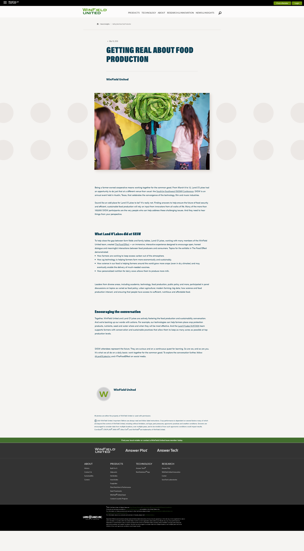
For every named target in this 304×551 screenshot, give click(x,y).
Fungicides (113, 483)
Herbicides (113, 476)
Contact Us (88, 472)
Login (297, 3)
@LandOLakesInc (103, 356)
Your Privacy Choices (135, 507)
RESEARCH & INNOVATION (185, 13)
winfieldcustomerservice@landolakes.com (161, 511)
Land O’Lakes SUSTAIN (188, 326)
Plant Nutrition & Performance (120, 487)
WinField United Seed (118, 495)
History (86, 468)
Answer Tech (141, 468)
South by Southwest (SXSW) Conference (175, 191)
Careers (87, 480)
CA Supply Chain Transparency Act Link (116, 513)
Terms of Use (154, 507)
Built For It (113, 468)
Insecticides (114, 480)
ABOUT (168, 13)
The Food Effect (122, 244)
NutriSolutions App (143, 472)
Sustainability (88, 476)
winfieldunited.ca (149, 515)
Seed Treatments (116, 491)
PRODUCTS (143, 13)
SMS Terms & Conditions (165, 507)
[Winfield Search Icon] (219, 13)
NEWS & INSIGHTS (206, 13)
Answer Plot (166, 468)
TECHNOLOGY (156, 13)
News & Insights (104, 24)
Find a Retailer (282, 3)
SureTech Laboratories (169, 480)
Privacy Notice (146, 507)
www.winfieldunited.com (132, 509)
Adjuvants (113, 472)
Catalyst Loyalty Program (119, 499)
